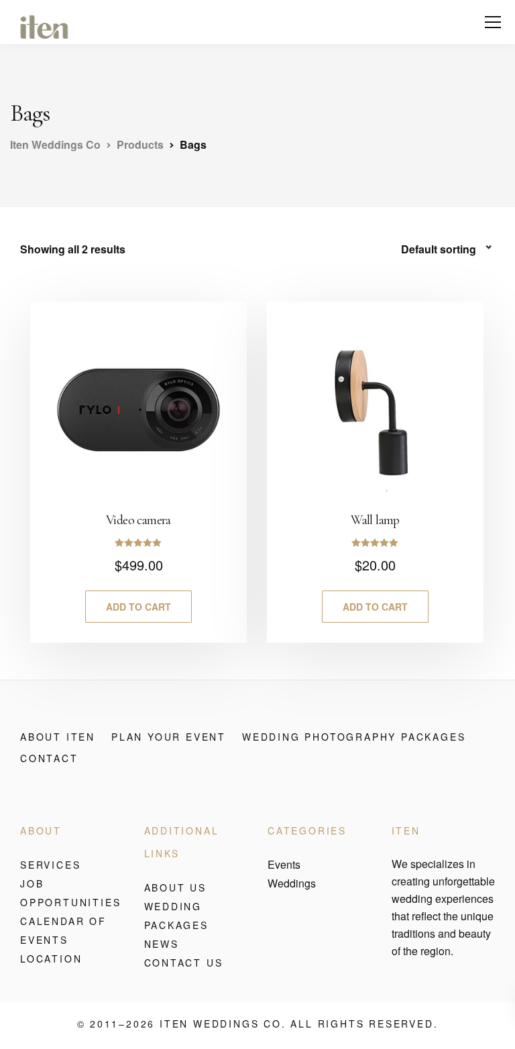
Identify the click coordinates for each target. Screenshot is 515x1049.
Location (51, 958)
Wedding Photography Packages (353, 736)
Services (50, 864)
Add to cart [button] (138, 606)
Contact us (183, 962)
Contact (49, 758)
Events (284, 864)
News (161, 943)
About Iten (57, 736)
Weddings (292, 883)
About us (175, 887)
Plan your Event (168, 736)
